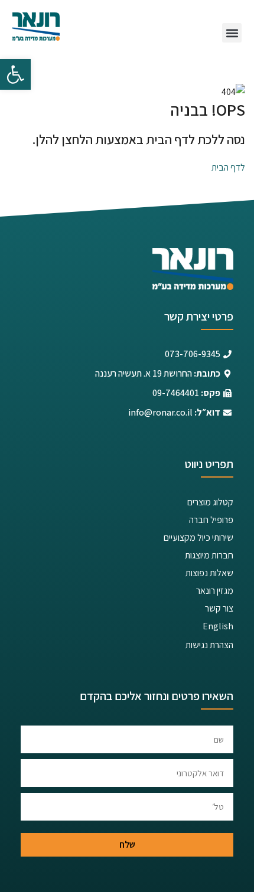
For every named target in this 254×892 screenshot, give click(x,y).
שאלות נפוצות (209, 573)
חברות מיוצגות (209, 555)
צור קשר (219, 608)
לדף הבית (228, 167)
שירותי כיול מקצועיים (198, 537)
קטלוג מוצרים (210, 502)
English (218, 626)
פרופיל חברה (211, 520)
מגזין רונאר (214, 590)
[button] (15, 74)
